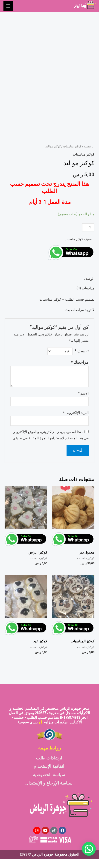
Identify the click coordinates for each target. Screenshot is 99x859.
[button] (89, 849)
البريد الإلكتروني (76, 413)
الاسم (83, 393)
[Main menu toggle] (8, 6)
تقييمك (82, 351)
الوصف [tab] (89, 279)
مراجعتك (80, 362)
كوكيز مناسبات (72, 146)
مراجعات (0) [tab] (85, 288)
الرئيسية (89, 146)
